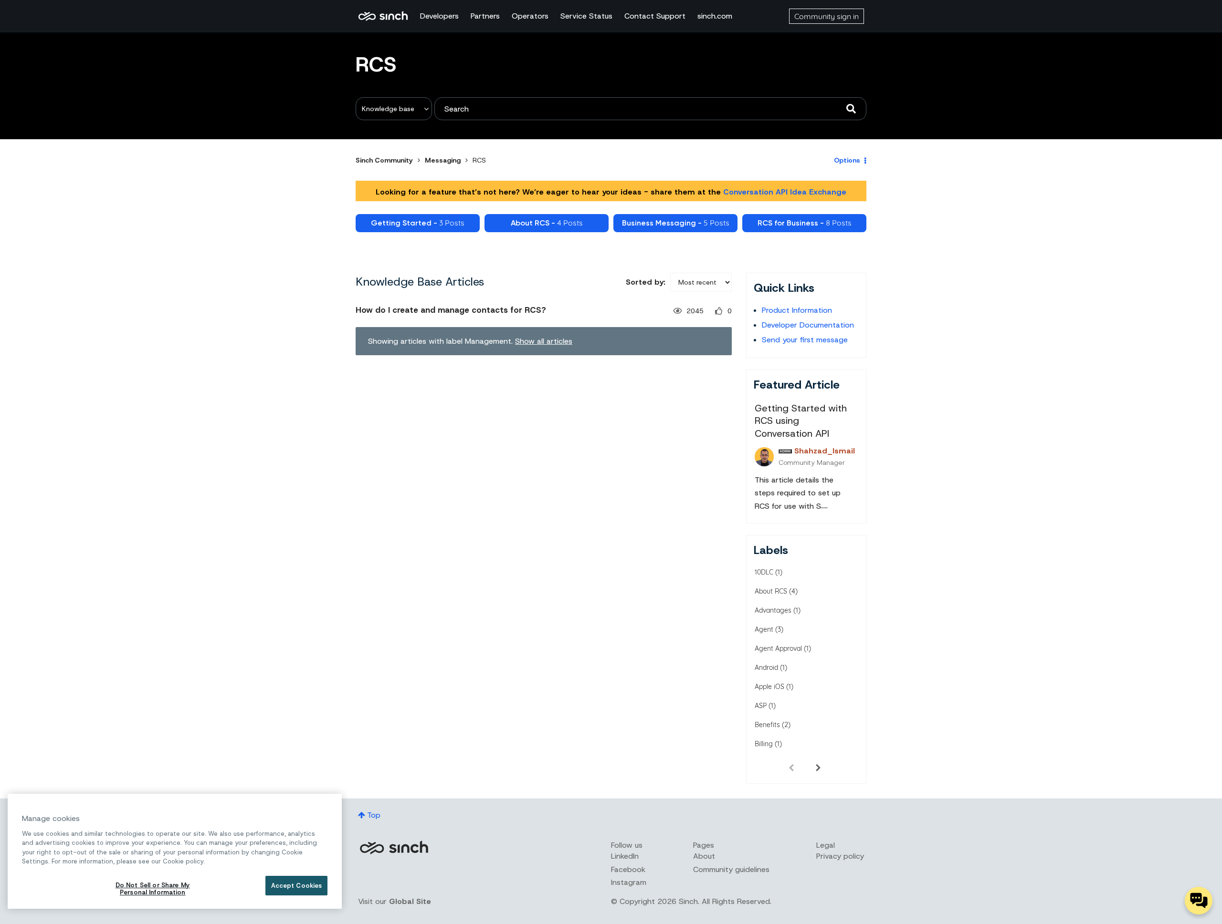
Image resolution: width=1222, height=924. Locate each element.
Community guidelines (731, 869)
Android (766, 667)
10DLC (764, 572)
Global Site (410, 901)
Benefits (767, 724)
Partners (485, 16)
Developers (439, 16)
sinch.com (714, 16)
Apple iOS (769, 686)
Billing (764, 743)
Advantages (773, 610)
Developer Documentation (808, 325)
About (704, 856)
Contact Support (654, 16)
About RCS (771, 591)
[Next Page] (818, 767)
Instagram (628, 882)
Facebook (628, 869)
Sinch (394, 847)
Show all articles (543, 341)
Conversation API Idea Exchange (784, 192)
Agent (764, 629)
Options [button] (847, 160)
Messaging (443, 160)
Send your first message (805, 340)
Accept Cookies (296, 886)
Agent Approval (778, 648)
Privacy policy (840, 856)
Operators (530, 16)
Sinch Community (383, 16)
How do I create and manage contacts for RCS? (451, 310)
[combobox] (650, 108)
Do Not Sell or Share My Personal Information (153, 889)
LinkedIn (625, 856)
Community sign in (826, 16)
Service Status (586, 16)
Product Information (797, 310)
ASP (761, 705)
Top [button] (373, 815)
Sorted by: (645, 282)
